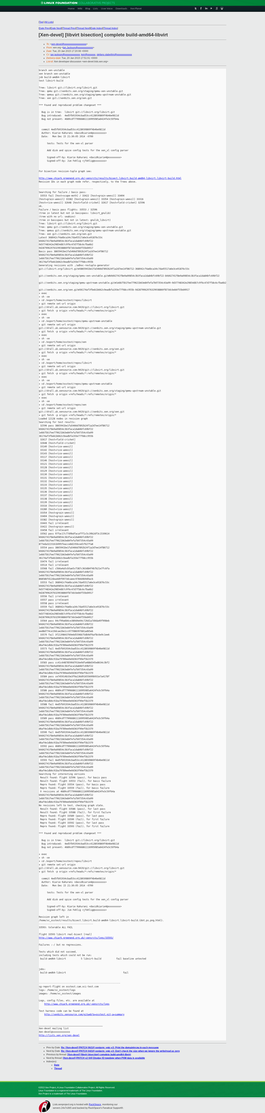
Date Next (56, 28)
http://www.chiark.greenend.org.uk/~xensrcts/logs (76, 1004)
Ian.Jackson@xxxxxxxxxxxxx (78, 47)
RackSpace (95, 1104)
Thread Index (110, 28)
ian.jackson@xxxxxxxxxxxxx (65, 54)
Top (41, 22)
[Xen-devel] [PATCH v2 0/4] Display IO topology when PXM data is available (104, 1058)
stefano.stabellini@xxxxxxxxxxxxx (114, 54)
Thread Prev (68, 28)
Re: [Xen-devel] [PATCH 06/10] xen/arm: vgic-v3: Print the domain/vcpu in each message (110, 1047)
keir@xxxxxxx (88, 54)
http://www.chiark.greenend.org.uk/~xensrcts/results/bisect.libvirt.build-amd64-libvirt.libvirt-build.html (110, 178)
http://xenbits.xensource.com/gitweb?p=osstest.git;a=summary (84, 1014)
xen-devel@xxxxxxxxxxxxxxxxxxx (68, 44)
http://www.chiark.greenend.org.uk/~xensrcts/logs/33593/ (76, 937)
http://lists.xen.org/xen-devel (59, 1035)
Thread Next (83, 28)
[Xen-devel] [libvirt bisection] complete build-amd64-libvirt (99, 1054)
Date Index (96, 28)
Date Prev (44, 28)
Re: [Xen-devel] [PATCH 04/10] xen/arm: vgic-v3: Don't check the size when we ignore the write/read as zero (120, 1051)
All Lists (49, 22)
